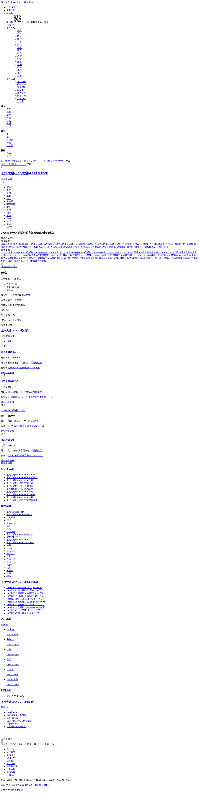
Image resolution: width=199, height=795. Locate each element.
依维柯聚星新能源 (15, 512)
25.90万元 (39, 613)
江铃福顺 (10, 517)
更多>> (4, 624)
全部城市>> (27, 2)
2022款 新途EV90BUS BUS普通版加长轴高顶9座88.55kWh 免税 (89, 252)
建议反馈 (10, 763)
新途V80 (11, 629)
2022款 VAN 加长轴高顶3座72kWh (157, 244)
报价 (19, 33)
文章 (8, 207)
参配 (8, 190)
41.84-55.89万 (12, 644)
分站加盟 (10, 775)
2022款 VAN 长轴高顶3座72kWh (51, 244)
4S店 (8, 341)
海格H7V (10, 529)
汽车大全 (15, 161)
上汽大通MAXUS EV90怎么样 (20, 494)
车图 (8, 193)
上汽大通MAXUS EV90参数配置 (21, 477)
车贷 (8, 215)
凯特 (8, 526)
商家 (19, 50)
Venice (9, 548)
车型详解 (10, 204)
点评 (8, 210)
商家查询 (21, 93)
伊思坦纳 (10, 531)
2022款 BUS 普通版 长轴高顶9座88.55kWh (74, 247)
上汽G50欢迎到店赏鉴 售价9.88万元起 (26, 426)
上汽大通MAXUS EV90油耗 (19, 497)
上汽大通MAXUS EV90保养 (19, 486)
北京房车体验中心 (9, 381)
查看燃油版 (6, 179)
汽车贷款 (21, 98)
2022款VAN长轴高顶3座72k (19, 610)
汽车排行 (21, 96)
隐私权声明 (11, 766)
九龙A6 (10, 568)
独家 (19, 56)
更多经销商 (6, 463)
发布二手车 (11, 290)
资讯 (19, 47)
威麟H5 (10, 573)
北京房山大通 (7, 440)
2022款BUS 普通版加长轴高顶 (20, 602)
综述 (8, 187)
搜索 (29, 164)
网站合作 (10, 772)
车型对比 (21, 90)
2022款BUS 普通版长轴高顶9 (20, 593)
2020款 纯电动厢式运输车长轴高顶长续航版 (133, 258)
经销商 (9, 140)
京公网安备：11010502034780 (36, 785)
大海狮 (9, 570)
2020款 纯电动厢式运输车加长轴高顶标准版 (50, 258)
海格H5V (10, 562)
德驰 (8, 576)
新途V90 (10, 523)
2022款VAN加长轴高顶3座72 (20, 604)
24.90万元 (37, 587)
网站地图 (10, 755)
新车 (19, 62)
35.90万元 (40, 602)
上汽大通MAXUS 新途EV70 (19, 534)
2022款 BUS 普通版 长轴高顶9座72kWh (113, 247)
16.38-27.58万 (12, 684)
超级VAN (12, 724)
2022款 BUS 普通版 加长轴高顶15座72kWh (87, 244)
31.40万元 (39, 593)
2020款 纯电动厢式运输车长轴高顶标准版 (92, 258)
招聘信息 (10, 758)
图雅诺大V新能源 (16, 726)
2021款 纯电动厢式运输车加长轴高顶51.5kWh (77, 255)
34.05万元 (40, 607)
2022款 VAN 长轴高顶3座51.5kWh (38, 247)
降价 (19, 36)
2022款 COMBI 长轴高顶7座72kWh (124, 244)
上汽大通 (7, 173)
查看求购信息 (12, 287)
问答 (19, 67)
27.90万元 (38, 610)
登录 (8, 7)
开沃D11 (10, 553)
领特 (8, 520)
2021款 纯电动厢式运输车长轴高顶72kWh (35, 255)
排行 (19, 70)
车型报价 (21, 81)
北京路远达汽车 (8, 352)
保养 (8, 224)
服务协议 (10, 769)
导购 (8, 112)
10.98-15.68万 (12, 664)
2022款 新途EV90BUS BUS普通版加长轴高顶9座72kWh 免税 (30, 252)
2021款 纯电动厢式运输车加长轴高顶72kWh (160, 255)
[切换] (18, 2)
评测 (19, 64)
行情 (19, 59)
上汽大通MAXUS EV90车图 (19, 480)
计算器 (20, 101)
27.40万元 (38, 599)
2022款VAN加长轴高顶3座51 (20, 613)
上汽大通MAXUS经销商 (15, 330)
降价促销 (21, 84)
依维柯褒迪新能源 (16, 715)
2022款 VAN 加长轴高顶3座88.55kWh (150, 247)
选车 (19, 42)
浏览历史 (6, 690)
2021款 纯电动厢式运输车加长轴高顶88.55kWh (142, 252)
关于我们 (10, 752)
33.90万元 (39, 596)
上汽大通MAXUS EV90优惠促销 (21, 500)
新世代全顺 (12, 679)
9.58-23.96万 (12, 634)
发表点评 (26, 295)
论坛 (19, 73)
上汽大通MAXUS (30, 161)
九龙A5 (10, 565)
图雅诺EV (12, 718)
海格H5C (10, 559)
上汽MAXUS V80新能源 (19, 721)
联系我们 (10, 761)
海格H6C (10, 551)
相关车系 (6, 506)
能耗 (8, 213)
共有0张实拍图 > (9, 266)
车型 (19, 30)
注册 (13, 7)
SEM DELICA (13, 537)
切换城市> (11, 336)
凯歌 (8, 556)
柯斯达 (10, 639)
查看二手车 (11, 284)
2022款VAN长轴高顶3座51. (19, 587)
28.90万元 (39, 604)
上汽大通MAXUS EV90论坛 (19, 492)
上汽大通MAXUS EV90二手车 (20, 489)
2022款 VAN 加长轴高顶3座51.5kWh (18, 244)
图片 (19, 39)
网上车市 (5, 2)
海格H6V (12, 712)
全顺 (9, 649)
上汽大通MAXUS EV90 (52, 161)
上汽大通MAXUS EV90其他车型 (19, 581)
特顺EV (10, 545)
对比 (19, 45)
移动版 (9, 13)
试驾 (3, 372)
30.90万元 (39, 590)
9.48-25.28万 (12, 674)
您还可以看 (7, 469)
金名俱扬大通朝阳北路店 (13, 410)
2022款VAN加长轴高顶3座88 (20, 590)
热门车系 (6, 619)
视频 (19, 53)
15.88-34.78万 (12, 654)
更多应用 (10, 10)
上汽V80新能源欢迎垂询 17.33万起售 (25, 455)
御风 (9, 659)
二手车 (20, 76)
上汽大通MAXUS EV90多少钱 (20, 475)
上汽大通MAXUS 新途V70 (19, 514)
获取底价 (9, 372)
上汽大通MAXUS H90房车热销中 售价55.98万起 (30, 397)
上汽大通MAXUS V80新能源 (20, 542)
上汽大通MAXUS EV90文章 (19, 483)
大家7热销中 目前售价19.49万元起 (24, 367)
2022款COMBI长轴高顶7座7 (19, 599)
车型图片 (21, 87)
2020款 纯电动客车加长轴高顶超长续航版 (26, 261)
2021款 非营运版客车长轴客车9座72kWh (119, 255)
